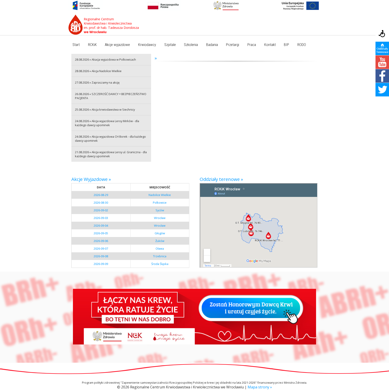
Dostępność (382, 34)
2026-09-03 (101, 218)
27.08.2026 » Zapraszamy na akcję (97, 82)
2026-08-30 (101, 203)
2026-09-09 (101, 264)
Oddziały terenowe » (221, 179)
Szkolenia (191, 45)
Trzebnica (159, 256)
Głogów (160, 233)
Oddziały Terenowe (382, 48)
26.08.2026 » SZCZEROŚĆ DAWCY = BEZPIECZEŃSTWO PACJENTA (110, 96)
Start (76, 45)
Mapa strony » (260, 387)
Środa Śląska (159, 264)
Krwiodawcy (147, 45)
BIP (286, 45)
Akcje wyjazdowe (117, 45)
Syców (160, 210)
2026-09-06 (101, 241)
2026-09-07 (101, 248)
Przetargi (232, 45)
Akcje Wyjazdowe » (91, 179)
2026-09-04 (101, 225)
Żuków (159, 241)
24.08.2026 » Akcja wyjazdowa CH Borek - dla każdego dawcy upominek (110, 138)
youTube (382, 62)
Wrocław (159, 218)
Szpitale (170, 45)
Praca (251, 45)
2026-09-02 (101, 210)
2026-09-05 (101, 233)
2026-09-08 (101, 256)
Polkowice (160, 203)
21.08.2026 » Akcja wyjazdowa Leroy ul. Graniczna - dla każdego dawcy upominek (111, 154)
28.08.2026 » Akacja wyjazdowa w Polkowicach (105, 59)
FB (382, 76)
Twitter (382, 89)
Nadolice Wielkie (160, 195)
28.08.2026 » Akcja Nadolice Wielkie (98, 71)
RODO (301, 45)
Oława (160, 248)
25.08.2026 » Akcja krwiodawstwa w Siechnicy (105, 109)
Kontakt (270, 45)
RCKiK (92, 45)
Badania (212, 45)
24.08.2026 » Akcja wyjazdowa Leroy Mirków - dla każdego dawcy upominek (107, 123)
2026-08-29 (101, 195)
